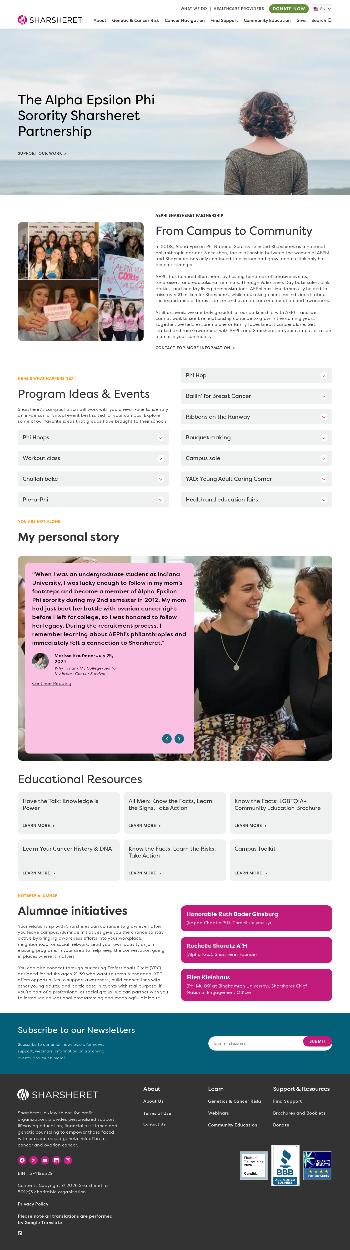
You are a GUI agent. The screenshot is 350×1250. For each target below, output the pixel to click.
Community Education (232, 1125)
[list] (109, 658)
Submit (318, 1041)
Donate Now (289, 8)
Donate (281, 1125)
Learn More (36, 825)
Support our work (40, 153)
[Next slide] (179, 739)
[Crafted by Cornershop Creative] (21, 1233)
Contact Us (154, 1124)
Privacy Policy (33, 1204)
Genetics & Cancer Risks (235, 1101)
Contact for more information (192, 348)
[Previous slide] (167, 739)
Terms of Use (157, 1113)
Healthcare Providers (239, 8)
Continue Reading (51, 683)
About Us (153, 1101)
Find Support (287, 1101)
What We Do (193, 8)
